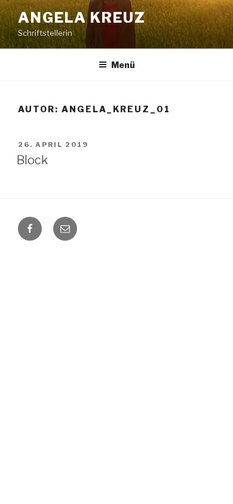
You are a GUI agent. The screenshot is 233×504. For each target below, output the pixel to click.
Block (32, 160)
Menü (123, 65)
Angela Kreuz (82, 17)
